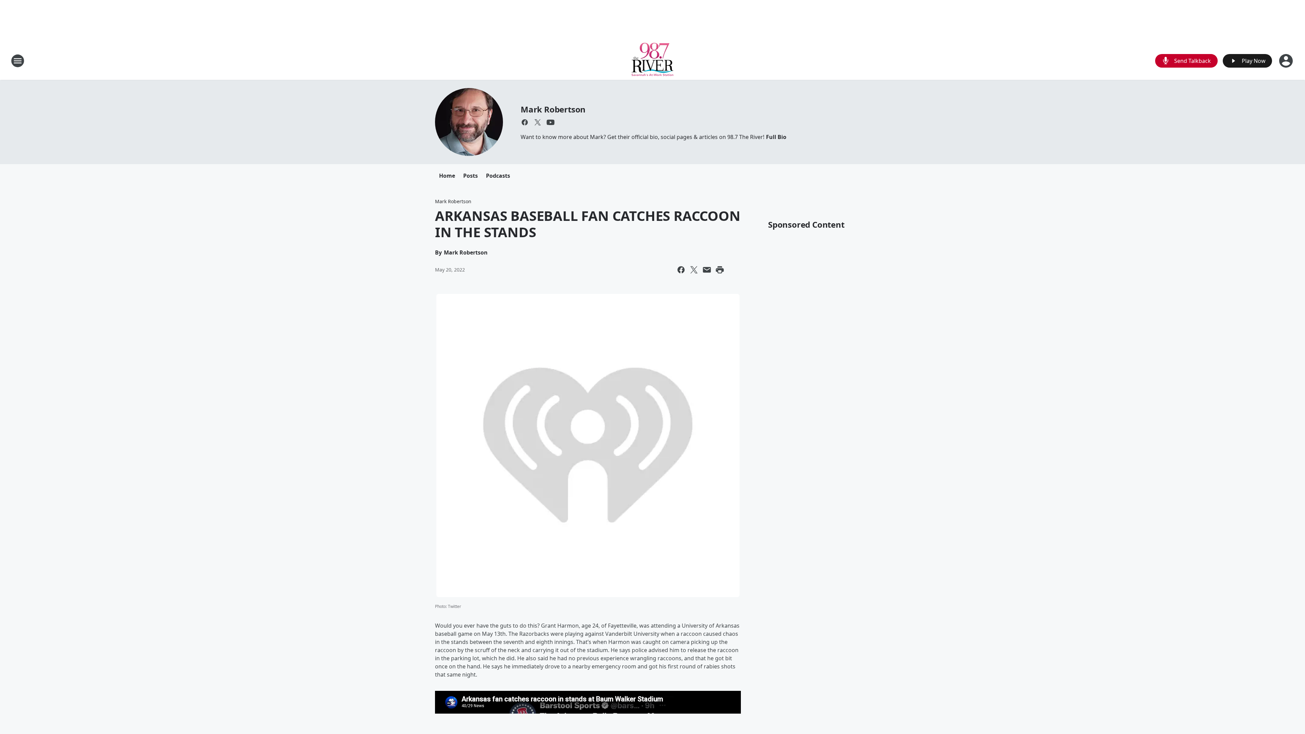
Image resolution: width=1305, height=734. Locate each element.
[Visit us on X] (538, 122)
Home (447, 175)
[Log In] (1286, 61)
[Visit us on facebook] (525, 122)
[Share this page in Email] (707, 270)
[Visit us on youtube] (550, 122)
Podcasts (498, 175)
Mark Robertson (553, 109)
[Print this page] (720, 270)
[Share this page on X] (694, 270)
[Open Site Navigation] (17, 61)
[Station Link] (652, 60)
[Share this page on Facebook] (681, 270)
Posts (470, 175)
